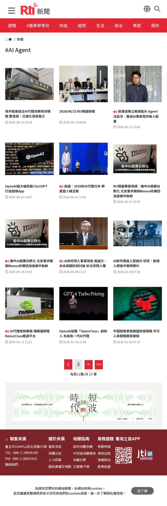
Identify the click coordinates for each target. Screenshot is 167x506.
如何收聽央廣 (83, 446)
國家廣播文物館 (59, 466)
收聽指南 (81, 439)
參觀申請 (104, 446)
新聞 (19, 39)
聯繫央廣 (18, 439)
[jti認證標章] (147, 455)
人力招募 (55, 460)
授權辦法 (104, 460)
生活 (100, 25)
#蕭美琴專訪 (37, 25)
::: (6, 39)
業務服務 (106, 439)
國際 (82, 25)
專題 (137, 25)
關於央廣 (56, 439)
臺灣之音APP (127, 439)
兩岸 (155, 25)
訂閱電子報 (81, 466)
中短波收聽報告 (84, 453)
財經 (63, 25)
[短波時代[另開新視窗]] (83, 406)
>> (98, 364)
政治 (118, 25)
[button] (12, 11)
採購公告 (55, 453)
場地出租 (104, 453)
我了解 (142, 490)
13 (91, 374)
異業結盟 (104, 466)
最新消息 (55, 446)
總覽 (12, 25)
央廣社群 (79, 460)
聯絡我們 (11, 464)
